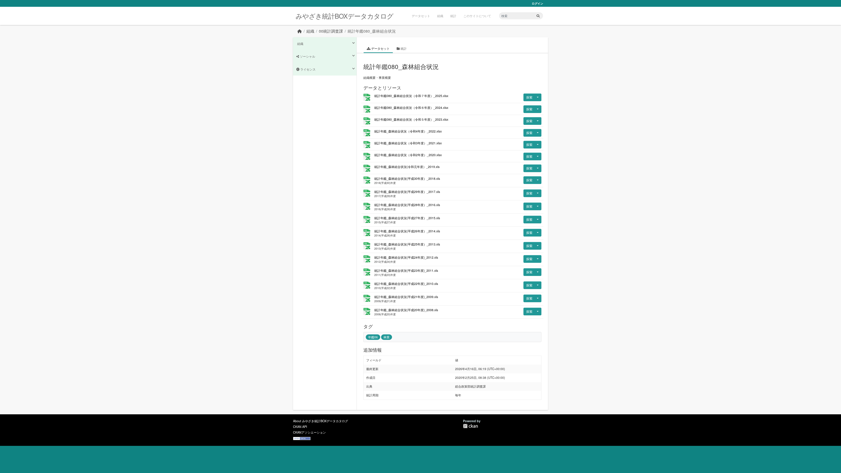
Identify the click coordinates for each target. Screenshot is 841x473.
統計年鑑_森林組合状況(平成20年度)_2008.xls (406, 310)
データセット (421, 16)
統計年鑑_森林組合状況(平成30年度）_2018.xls (407, 178)
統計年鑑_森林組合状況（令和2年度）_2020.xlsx (408, 155)
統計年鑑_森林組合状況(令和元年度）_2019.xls (407, 166)
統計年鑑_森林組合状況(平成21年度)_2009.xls (406, 297)
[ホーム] (299, 31)
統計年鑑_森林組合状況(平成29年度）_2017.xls (407, 191)
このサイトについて (477, 16)
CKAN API (300, 426)
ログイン (537, 3)
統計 (453, 16)
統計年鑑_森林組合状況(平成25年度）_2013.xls (407, 244)
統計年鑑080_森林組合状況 (372, 31)
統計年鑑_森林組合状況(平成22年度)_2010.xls (406, 283)
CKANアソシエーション (309, 432)
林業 (386, 337)
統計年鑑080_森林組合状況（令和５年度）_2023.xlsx (411, 119)
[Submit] (538, 15)
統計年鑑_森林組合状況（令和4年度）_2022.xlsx (408, 131)
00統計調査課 (331, 31)
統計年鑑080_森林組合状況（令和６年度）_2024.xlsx (411, 107)
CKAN (470, 426)
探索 (529, 97)
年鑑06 (373, 337)
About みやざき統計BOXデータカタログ (320, 421)
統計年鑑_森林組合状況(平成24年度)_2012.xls (406, 257)
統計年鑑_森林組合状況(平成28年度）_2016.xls (407, 205)
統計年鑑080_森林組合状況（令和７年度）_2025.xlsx (411, 96)
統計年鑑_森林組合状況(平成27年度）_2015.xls (407, 218)
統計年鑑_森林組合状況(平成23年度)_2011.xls (406, 270)
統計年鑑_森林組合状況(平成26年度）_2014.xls (407, 231)
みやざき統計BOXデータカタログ (344, 16)
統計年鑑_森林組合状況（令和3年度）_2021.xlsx (408, 143)
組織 (440, 16)
